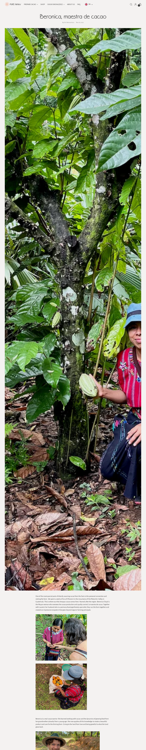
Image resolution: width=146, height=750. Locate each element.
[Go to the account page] (135, 4)
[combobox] (88, 4)
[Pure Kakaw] (13, 4)
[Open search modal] (131, 4)
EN (89, 4)
